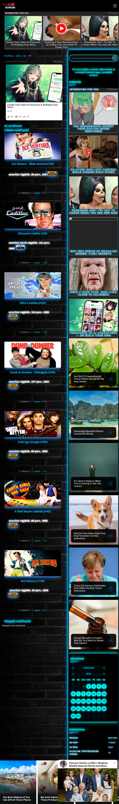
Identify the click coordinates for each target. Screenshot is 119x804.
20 (73, 708)
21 (78, 708)
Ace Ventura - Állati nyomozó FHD (33, 163)
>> (104, 668)
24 (93, 708)
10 (93, 694)
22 (83, 708)
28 (78, 716)
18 (99, 701)
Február (88, 668)
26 (104, 708)
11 (99, 694)
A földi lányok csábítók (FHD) (33, 511)
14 (78, 701)
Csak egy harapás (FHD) (32, 441)
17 (93, 701)
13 (73, 701)
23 (88, 708)
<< (73, 668)
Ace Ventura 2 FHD (32, 580)
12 (104, 694)
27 (73, 716)
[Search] (114, 58)
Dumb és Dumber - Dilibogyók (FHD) (32, 372)
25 (99, 708)
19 (104, 701)
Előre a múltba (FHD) (33, 302)
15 (83, 701)
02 (25, 55)
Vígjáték (37, 193)
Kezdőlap (8, 55)
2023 (18, 55)
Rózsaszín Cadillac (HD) (32, 233)
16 (88, 701)
